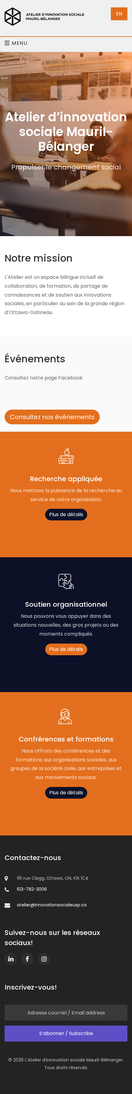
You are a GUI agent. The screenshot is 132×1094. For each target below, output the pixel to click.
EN (119, 13)
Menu (19, 43)
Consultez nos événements (52, 417)
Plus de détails (66, 514)
